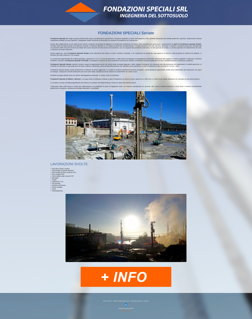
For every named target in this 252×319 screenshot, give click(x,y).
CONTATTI (146, 301)
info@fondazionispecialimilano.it (126, 308)
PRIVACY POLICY (107, 301)
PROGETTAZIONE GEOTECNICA (121, 301)
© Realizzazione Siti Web (126, 310)
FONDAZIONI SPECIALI (136, 301)
